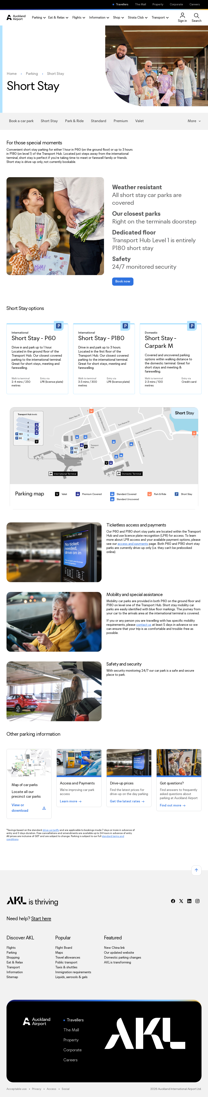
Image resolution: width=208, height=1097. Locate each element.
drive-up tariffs (51, 830)
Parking (11, 953)
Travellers (122, 4)
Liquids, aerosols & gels (71, 977)
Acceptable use (16, 1089)
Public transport (66, 962)
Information (14, 972)
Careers (195, 4)
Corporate (176, 4)
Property (158, 4)
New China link (122, 948)
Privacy (36, 1089)
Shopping (13, 958)
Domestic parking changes (122, 958)
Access (51, 1089)
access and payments (133, 544)
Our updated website (119, 953)
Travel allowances (67, 958)
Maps (59, 953)
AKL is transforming (122, 962)
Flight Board (63, 948)
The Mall (140, 4)
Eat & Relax (14, 962)
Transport (13, 967)
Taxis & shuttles (66, 967)
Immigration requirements (73, 972)
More (192, 121)
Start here (41, 919)
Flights (11, 948)
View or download (29, 808)
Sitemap (12, 977)
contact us (143, 625)
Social (65, 1089)
